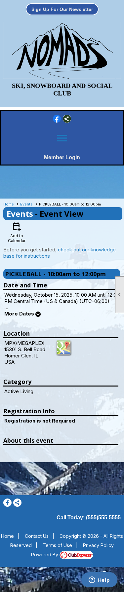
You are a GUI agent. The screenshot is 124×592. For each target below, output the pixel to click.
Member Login (62, 157)
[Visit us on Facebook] (57, 119)
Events (26, 204)
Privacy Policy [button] (98, 545)
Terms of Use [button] (57, 545)
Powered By (45, 554)
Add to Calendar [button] (16, 232)
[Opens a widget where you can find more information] (99, 580)
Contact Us (37, 536)
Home (8, 204)
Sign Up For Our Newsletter (62, 9)
